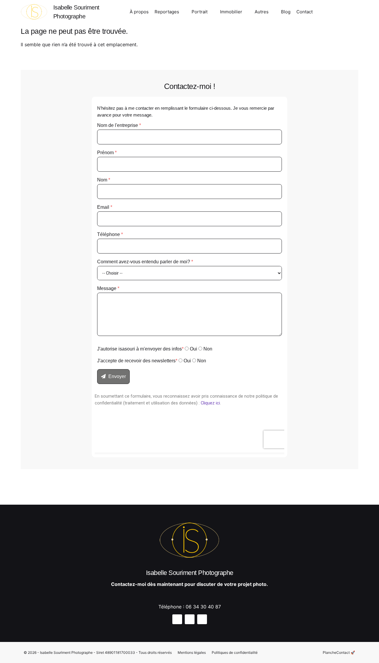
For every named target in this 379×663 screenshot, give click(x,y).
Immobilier (231, 12)
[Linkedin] (202, 619)
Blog (285, 12)
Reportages (167, 12)
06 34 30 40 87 (203, 607)
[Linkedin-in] (342, 12)
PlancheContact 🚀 (339, 652)
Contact (304, 12)
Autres (262, 12)
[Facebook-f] (331, 12)
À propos (139, 12)
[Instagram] (321, 12)
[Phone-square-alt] (352, 12)
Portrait (200, 12)
